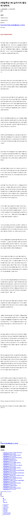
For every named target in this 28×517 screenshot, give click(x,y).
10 (4, 491)
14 (9, 491)
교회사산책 (5, 507)
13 (8, 491)
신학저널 (5, 506)
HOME (2, 496)
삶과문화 (5, 510)
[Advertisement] (14, 427)
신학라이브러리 (6, 512)
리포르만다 (5, 504)
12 (6, 491)
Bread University (6, 514)
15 (10, 491)
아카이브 (5, 511)
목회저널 (5, 508)
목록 (2, 447)
